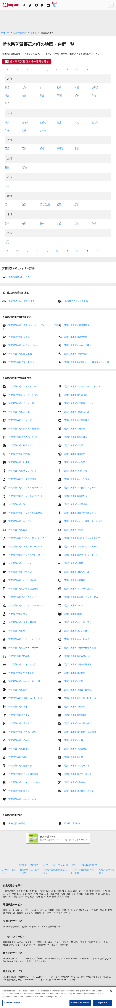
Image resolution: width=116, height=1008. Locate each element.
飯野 (59, 88)
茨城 (64, 891)
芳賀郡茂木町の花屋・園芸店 (22, 622)
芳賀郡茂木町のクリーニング (78, 774)
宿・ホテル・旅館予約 (57, 945)
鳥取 (87, 894)
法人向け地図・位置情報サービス (19, 977)
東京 (91, 891)
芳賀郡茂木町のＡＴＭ (19, 715)
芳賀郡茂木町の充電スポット (78, 656)
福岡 (27, 896)
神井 (7, 122)
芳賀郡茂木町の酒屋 (17, 614)
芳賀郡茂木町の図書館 (19, 748)
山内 (7, 242)
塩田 (42, 149)
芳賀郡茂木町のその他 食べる (23, 437)
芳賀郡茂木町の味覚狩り (75, 496)
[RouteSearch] (30, 5)
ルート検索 (13, 910)
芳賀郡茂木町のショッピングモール (81, 546)
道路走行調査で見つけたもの (94, 942)
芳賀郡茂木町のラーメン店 (21, 403)
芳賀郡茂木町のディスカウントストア (26, 555)
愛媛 (16, 896)
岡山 (97, 894)
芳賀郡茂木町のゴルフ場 (75, 470)
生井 (7, 186)
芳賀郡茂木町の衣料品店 (20, 571)
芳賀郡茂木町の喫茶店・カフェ (79, 403)
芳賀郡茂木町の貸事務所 (75, 337)
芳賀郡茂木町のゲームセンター (23, 521)
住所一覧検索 (19, 32)
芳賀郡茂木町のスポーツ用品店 (79, 588)
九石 (24, 149)
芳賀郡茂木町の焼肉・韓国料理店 (24, 428)
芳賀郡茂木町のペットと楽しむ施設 (25, 512)
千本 (76, 149)
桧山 (24, 205)
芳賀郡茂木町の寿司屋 (19, 411)
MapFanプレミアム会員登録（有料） (47, 926)
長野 (25, 894)
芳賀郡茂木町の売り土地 (20, 353)
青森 (32, 891)
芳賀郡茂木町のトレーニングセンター (26, 496)
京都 (63, 894)
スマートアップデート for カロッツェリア (43, 958)
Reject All (102, 1003)
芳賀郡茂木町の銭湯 (73, 529)
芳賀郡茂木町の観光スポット (22, 445)
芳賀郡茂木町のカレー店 (20, 420)
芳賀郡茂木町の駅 (16, 630)
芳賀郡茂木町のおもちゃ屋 (76, 571)
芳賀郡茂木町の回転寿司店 (76, 411)
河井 (59, 122)
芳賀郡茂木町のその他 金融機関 (80, 731)
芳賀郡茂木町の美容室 (74, 782)
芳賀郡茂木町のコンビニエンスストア (82, 538)
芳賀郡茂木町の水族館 (74, 462)
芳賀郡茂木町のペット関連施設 (23, 774)
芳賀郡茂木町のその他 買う (78, 622)
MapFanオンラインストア (15, 945)
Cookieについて (89, 865)
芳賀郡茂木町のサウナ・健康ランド (25, 487)
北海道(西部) (22, 891)
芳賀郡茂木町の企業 (73, 757)
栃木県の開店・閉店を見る (21, 301)
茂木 (94, 224)
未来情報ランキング (83, 910)
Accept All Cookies (80, 1003)
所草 (24, 168)
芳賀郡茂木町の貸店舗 (19, 337)
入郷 (76, 88)
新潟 (104, 891)
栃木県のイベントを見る (76, 301)
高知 (21, 896)
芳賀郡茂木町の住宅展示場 (76, 765)
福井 (14, 894)
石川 (8, 894)
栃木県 (33, 32)
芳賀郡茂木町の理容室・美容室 (79, 790)
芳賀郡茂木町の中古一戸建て (78, 345)
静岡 (36, 894)
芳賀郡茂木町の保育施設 (75, 748)
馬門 (7, 224)
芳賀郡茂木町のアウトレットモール (81, 555)
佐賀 (32, 896)
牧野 (24, 224)
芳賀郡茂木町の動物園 (19, 462)
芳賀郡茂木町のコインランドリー (24, 782)
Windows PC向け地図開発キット (86, 977)
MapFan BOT (85, 958)
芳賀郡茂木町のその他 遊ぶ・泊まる (26, 538)
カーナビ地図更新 (37, 945)
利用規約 (34, 865)
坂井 (7, 149)
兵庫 (68, 894)
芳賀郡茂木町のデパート (20, 563)
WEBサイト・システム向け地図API (52, 977)
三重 (46, 894)
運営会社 (23, 865)
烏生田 (95, 88)
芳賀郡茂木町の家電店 (74, 580)
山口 (108, 894)
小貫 (76, 96)
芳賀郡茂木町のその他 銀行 (22, 731)
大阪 (57, 894)
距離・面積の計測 (64, 910)
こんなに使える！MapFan (66, 942)
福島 (59, 891)
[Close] (111, 991)
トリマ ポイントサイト (37, 961)
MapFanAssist (70, 958)
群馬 (75, 891)
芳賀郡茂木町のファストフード (23, 386)
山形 (53, 891)
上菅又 (43, 122)
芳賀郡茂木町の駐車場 (19, 656)
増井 (42, 224)
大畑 (59, 96)
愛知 (41, 894)
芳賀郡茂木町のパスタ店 (75, 395)
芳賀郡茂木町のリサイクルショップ (25, 605)
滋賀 (52, 894)
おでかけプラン (63, 913)
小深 (94, 96)
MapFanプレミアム (12, 958)
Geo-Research (59, 979)
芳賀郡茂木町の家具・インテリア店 (81, 597)
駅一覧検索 (18, 913)
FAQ (53, 865)
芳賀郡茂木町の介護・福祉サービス (25, 698)
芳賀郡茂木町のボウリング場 (22, 470)
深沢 (59, 205)
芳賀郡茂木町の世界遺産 (75, 504)
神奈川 (98, 891)
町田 (59, 224)
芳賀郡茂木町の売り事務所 (21, 362)
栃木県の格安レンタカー (20, 277)
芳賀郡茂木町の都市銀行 (75, 715)
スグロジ (72, 979)
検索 (5, 910)
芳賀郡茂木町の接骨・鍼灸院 (78, 689)
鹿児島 (60, 896)
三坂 (76, 224)
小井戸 (43, 130)
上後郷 (25, 122)
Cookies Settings (12, 1003)
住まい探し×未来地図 (44, 910)
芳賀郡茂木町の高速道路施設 (78, 664)
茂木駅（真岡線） (72, 823)
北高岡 (95, 122)
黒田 (24, 130)
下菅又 (60, 149)
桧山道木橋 (45, 205)
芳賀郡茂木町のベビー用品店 (22, 580)
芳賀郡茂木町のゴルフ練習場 (22, 479)
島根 (92, 894)
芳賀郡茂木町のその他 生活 (22, 799)
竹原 (7, 168)
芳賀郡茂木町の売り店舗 (75, 353)
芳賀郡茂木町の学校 (17, 757)
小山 (7, 104)
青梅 (24, 96)
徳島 (5, 896)
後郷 (7, 96)
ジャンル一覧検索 (32, 913)
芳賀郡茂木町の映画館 (74, 453)
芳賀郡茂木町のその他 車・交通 (24, 681)
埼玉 (81, 891)
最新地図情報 (9, 942)
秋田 (48, 891)
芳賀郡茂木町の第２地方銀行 (78, 723)
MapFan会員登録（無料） (15, 926)
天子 (24, 88)
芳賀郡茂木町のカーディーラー (23, 647)
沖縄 (67, 896)
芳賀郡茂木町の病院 (73, 681)
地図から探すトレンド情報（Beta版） (35, 942)
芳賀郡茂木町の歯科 (17, 689)
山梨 (19, 894)
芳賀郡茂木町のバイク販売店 (22, 664)
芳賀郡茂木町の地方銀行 (20, 723)
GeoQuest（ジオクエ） (14, 961)
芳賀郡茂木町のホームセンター (23, 597)
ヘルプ (45, 865)
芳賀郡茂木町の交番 (73, 740)
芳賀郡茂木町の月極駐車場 (76, 325)
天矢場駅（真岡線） (17, 823)
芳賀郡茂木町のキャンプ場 (76, 479)
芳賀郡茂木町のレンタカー (76, 630)
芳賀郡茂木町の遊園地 (19, 453)
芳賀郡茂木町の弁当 (73, 605)
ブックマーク (49, 913)
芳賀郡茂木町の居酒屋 (74, 428)
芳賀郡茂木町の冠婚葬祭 (20, 765)
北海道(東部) (9, 891)
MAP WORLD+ (32, 979)
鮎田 (7, 88)
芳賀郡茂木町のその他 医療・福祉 (81, 698)
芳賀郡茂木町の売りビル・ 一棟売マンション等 (86, 362)
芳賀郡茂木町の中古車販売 (21, 672)
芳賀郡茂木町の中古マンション (23, 345)
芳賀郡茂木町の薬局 (73, 563)
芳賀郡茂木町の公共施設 (20, 740)
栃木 (70, 891)
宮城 (42, 891)
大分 (49, 896)
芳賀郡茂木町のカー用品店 (76, 639)
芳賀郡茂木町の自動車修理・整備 (80, 647)
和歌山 (80, 894)
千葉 (86, 891)
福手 (76, 205)
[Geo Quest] (54, 5)
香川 (10, 896)
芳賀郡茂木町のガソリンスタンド (24, 639)
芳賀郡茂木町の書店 (73, 614)
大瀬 (42, 96)
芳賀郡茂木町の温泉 (17, 529)
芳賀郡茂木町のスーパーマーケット (25, 546)
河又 (76, 122)
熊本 (43, 896)
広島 (103, 894)
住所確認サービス (15, 979)
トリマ (96, 958)
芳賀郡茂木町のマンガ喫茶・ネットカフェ (84, 521)
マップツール (26, 910)
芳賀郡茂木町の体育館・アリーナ (80, 487)
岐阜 (30, 894)
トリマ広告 (46, 979)
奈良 (74, 894)
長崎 (38, 896)
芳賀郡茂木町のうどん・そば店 (23, 395)
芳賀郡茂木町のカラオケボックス (80, 512)
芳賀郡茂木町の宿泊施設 (75, 437)
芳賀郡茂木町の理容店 (19, 790)
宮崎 (54, 896)
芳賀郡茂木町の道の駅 (74, 672)
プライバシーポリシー (68, 865)
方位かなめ (105, 958)
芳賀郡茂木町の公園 (73, 445)
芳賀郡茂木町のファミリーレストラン (82, 386)
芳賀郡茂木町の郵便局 (74, 706)
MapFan (5, 32)
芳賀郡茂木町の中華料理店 (76, 420)
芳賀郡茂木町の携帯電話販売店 (23, 588)
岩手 (37, 891)
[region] (58, 997)
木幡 (7, 130)
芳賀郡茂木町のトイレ (19, 706)
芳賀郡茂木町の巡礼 (17, 504)
